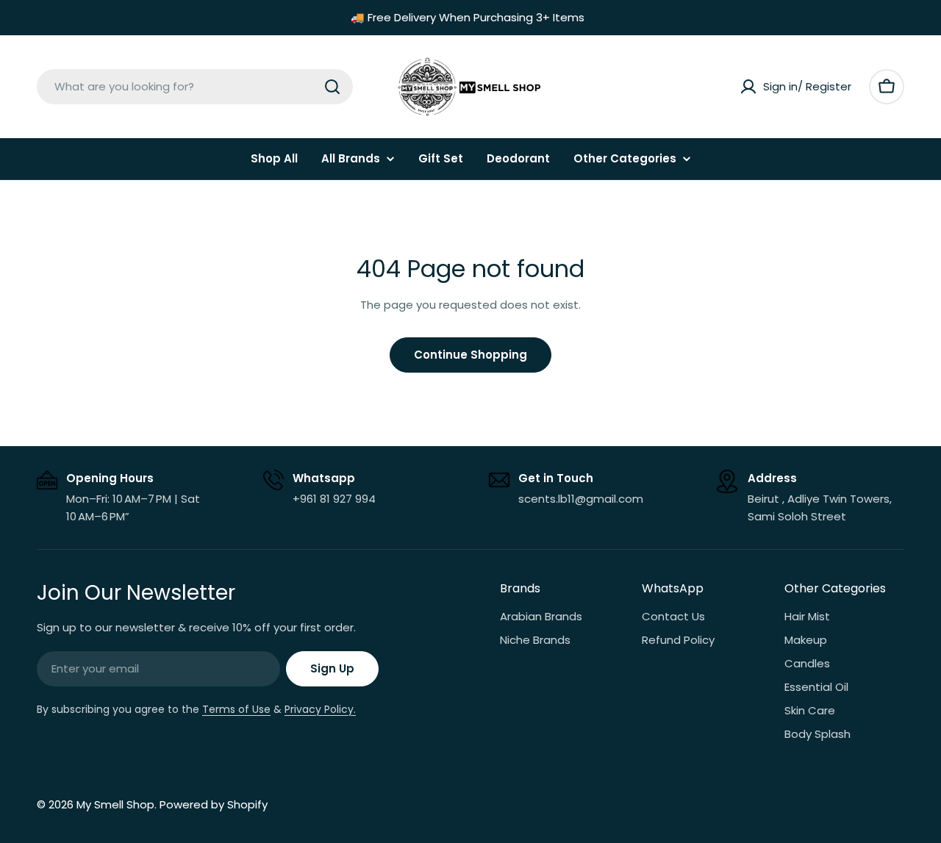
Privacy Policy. (320, 709)
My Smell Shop (115, 804)
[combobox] (195, 86)
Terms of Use (236, 709)
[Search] (332, 87)
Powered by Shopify (214, 804)
